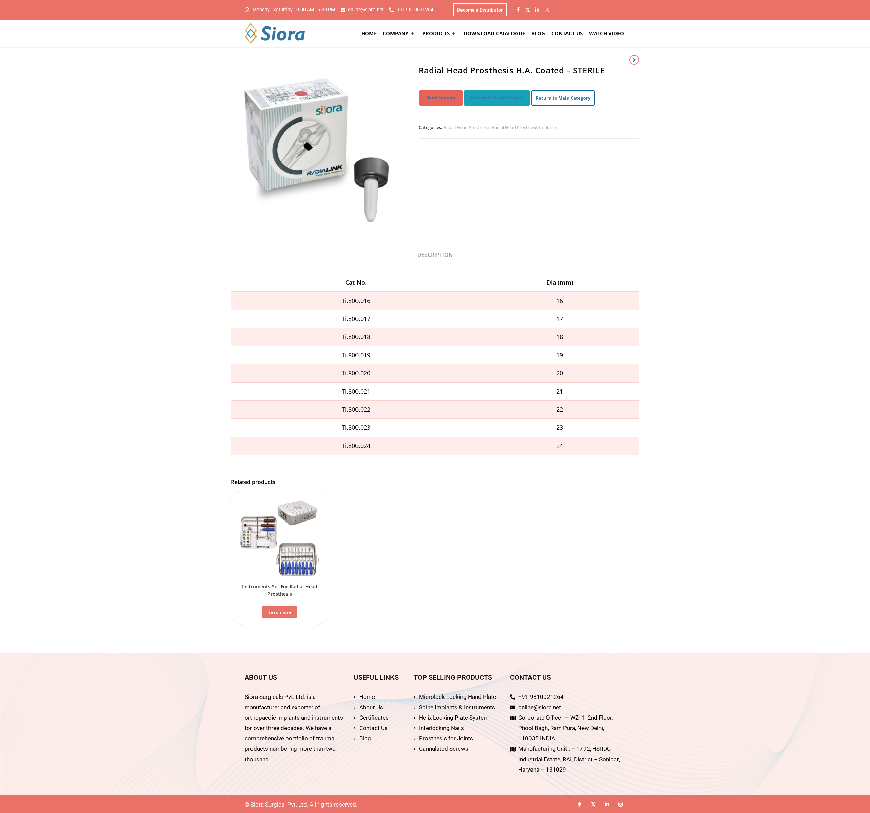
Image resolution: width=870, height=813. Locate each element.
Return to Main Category (563, 98)
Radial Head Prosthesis (466, 127)
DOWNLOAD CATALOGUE (494, 33)
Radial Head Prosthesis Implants (524, 127)
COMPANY (395, 33)
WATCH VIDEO (606, 33)
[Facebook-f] (518, 10)
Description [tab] (435, 255)
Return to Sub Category (497, 97)
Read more (279, 612)
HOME (369, 33)
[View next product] (634, 60)
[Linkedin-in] (537, 10)
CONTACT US (567, 33)
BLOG (538, 33)
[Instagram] (547, 10)
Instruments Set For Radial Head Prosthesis (279, 590)
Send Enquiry (441, 97)
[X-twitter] (528, 10)
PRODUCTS (436, 33)
